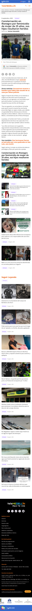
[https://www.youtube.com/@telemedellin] (23, 511)
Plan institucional (6, 528)
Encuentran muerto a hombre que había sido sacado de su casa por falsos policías (16, 90)
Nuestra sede (5, 523)
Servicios (4, 521)
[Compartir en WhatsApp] (10, 74)
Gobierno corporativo (7, 530)
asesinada (22, 80)
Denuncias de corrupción (8, 558)
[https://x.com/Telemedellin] (12, 511)
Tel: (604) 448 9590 (6, 569)
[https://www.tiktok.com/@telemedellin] (16, 511)
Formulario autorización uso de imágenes (12, 551)
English (24, 1)
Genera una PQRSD (7, 544)
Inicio (3, 10)
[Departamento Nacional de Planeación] (19, 601)
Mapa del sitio (5, 535)
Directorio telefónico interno (9, 533)
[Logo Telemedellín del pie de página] (16, 504)
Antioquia (12, 10)
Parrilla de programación (8, 541)
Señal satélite (5, 553)
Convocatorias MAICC (7, 555)
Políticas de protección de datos (10, 548)
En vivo (28, 591)
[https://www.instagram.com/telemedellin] (19, 511)
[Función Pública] (10, 601)
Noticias (7, 10)
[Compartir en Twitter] (6, 74)
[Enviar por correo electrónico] (13, 74)
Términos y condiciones (8, 546)
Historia (4, 518)
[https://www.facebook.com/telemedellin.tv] (8, 511)
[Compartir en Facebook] (3, 74)
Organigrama (5, 525)
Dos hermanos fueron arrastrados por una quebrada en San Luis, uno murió (16, 142)
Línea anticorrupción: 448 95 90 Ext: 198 (12, 560)
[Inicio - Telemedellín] (9, 6)
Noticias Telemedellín (13, 31)
